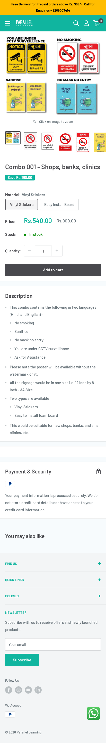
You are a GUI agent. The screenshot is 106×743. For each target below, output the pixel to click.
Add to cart (53, 269)
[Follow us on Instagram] (18, 690)
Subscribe (22, 659)
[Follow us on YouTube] (28, 690)
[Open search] (76, 23)
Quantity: (13, 250)
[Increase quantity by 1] (56, 250)
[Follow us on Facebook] (8, 690)
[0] (96, 23)
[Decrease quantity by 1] (29, 250)
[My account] (86, 23)
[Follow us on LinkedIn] (38, 690)
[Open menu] (7, 23)
